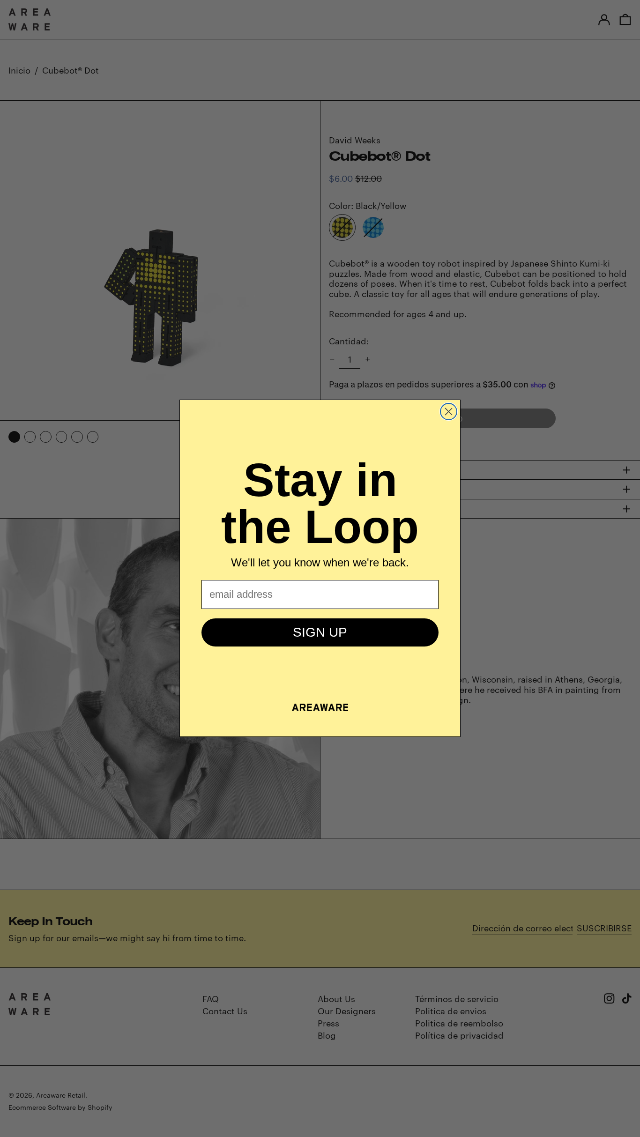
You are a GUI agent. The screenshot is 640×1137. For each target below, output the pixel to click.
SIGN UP (320, 632)
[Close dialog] (448, 411)
